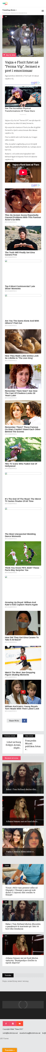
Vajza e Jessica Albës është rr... (20, 851)
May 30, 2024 (10, 55)
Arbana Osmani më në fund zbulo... (22, 821)
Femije (7, 865)
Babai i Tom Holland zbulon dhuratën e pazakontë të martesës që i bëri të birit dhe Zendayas (23, 926)
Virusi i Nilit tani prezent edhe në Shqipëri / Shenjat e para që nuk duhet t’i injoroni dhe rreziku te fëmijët (22, 891)
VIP (6, 16)
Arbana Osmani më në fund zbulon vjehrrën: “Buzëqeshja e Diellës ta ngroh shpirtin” (22, 960)
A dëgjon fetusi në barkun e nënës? (13, 13)
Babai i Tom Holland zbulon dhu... (21, 789)
